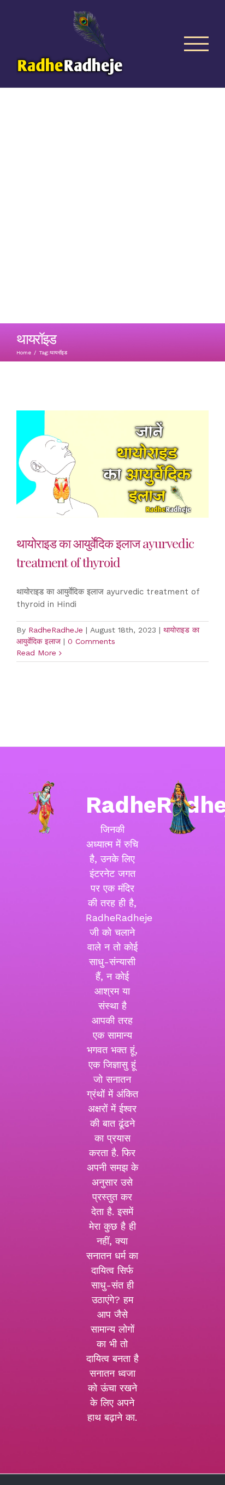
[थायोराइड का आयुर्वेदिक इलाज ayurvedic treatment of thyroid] (112, 464)
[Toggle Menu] (196, 43)
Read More (36, 652)
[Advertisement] (112, 206)
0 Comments (91, 641)
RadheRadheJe (55, 629)
